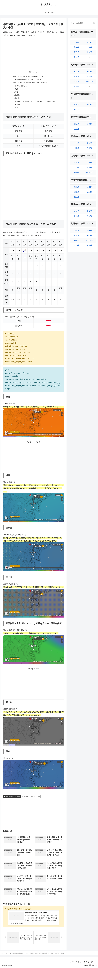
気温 (16, 89)
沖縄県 (89, 245)
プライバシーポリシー (89, 962)
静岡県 (76, 148)
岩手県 (76, 52)
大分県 (89, 231)
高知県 (89, 216)
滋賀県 (76, 163)
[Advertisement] (33, 52)
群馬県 (76, 81)
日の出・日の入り (21, 86)
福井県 (89, 124)
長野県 (89, 104)
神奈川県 (89, 81)
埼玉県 (76, 86)
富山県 (76, 124)
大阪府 (76, 172)
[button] (94, 23)
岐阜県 (76, 143)
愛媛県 (89, 211)
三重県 (89, 148)
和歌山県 (89, 172)
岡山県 (76, 197)
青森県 (76, 47)
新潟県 (76, 104)
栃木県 (76, 76)
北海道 (76, 42)
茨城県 (76, 72)
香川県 (76, 216)
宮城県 (76, 57)
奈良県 (89, 168)
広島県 (89, 187)
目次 (31, 72)
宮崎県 (89, 236)
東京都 (89, 76)
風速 (16, 107)
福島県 (89, 52)
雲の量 (17, 98)
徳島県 (76, 211)
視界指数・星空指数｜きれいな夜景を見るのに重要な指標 (35, 101)
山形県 (89, 47)
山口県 (89, 192)
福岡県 (76, 231)
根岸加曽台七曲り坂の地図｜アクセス (28, 79)
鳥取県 (76, 187)
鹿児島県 (89, 240)
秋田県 (89, 42)
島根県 (76, 192)
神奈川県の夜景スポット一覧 (12, 796)
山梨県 (76, 109)
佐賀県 (76, 236)
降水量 (17, 95)
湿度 (16, 92)
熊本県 (76, 245)
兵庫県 (89, 163)
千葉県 (89, 72)
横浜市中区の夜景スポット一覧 (32, 796)
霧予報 (17, 104)
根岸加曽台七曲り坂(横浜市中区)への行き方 (28, 76)
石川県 (76, 129)
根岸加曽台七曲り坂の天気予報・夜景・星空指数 (30, 83)
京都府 (76, 168)
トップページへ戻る (75, 962)
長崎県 (76, 240)
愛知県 (89, 143)
